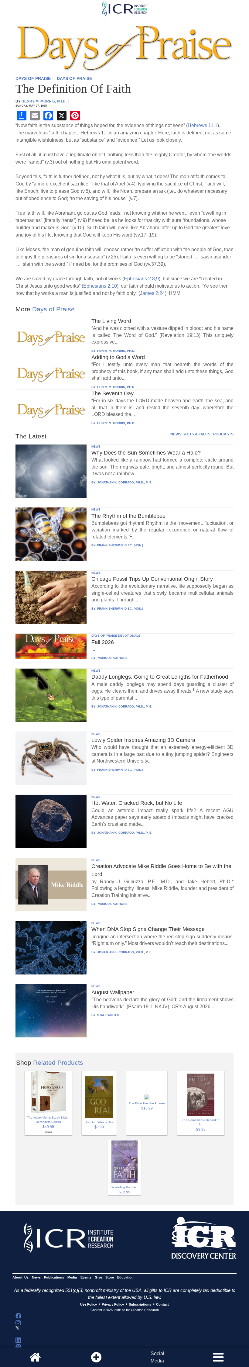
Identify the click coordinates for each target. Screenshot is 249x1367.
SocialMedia (157, 1357)
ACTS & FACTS (197, 434)
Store (109, 1277)
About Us (20, 1277)
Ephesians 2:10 (100, 286)
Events (85, 1277)
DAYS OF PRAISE (33, 78)
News (36, 1277)
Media (72, 1277)
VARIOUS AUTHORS (112, 657)
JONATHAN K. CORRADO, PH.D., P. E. (124, 482)
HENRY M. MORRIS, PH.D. (116, 350)
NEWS (175, 434)
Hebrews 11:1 (202, 125)
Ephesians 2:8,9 (141, 278)
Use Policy (88, 1304)
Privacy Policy (113, 1304)
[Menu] (218, 1357)
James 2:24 (152, 293)
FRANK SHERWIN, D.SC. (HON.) (120, 545)
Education (125, 1277)
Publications (54, 1277)
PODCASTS (223, 434)
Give (98, 1277)
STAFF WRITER (108, 1015)
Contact (162, 1304)
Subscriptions (140, 1304)
